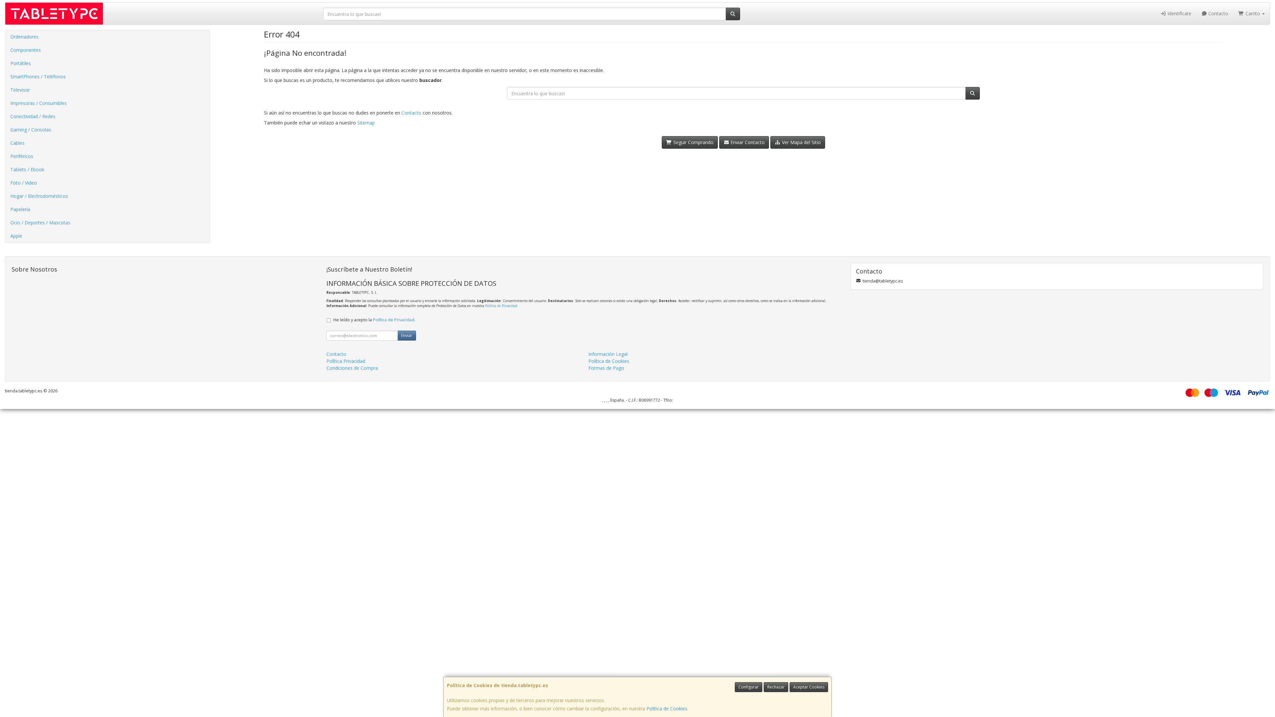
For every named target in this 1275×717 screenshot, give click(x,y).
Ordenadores (24, 37)
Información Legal (608, 354)
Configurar (748, 687)
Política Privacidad (345, 361)
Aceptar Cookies (808, 687)
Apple (16, 236)
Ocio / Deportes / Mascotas (40, 222)
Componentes (25, 50)
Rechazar (776, 687)
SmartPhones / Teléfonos (38, 76)
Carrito (1252, 13)
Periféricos (21, 156)
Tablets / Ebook (27, 169)
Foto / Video (23, 183)
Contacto (1217, 13)
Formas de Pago (606, 368)
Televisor (20, 90)
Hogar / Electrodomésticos (39, 196)
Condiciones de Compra (352, 368)
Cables (17, 143)
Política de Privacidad (501, 305)
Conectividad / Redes (32, 116)
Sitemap (366, 123)
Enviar (406, 335)
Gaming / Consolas (30, 129)
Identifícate (1178, 13)
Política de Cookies (666, 708)
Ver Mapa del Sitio (801, 142)
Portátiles (20, 63)
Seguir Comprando (693, 142)
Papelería (20, 209)
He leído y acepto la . (374, 320)
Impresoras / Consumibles (38, 103)
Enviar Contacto (747, 142)
